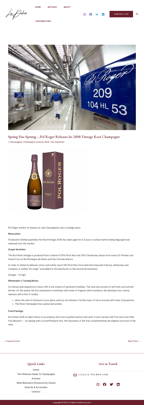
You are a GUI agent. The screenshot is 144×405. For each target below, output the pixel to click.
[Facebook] (90, 14)
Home (38, 7)
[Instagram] (84, 14)
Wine (47, 142)
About (67, 7)
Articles (52, 7)
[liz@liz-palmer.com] (75, 375)
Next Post (134, 341)
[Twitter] (96, 14)
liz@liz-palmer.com (93, 374)
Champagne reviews (33, 142)
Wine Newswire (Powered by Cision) (36, 382)
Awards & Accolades (36, 387)
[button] (121, 14)
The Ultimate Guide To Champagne (36, 374)
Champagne (16, 142)
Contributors (43, 21)
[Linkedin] (103, 14)
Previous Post (11, 341)
